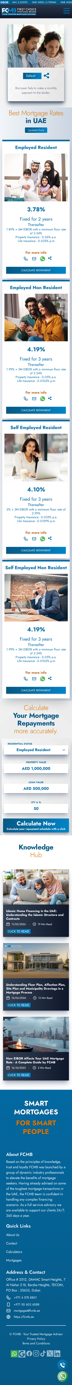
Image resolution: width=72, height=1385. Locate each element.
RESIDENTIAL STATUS (20, 743)
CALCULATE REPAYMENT (36, 270)
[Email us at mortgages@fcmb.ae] (34, 258)
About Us (12, 1234)
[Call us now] (62, 1365)
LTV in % (36, 802)
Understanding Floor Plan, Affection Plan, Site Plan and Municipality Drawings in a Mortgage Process (35, 988)
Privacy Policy (36, 1338)
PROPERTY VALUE (36, 762)
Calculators (14, 1251)
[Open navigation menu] (65, 10)
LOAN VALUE (36, 782)
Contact (11, 1243)
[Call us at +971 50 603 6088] (25, 258)
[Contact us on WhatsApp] (62, 1376)
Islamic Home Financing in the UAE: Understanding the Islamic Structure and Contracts (35, 915)
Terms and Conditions (36, 1343)
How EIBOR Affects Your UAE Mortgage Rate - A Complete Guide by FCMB (35, 1060)
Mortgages (14, 1260)
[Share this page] (46, 75)
